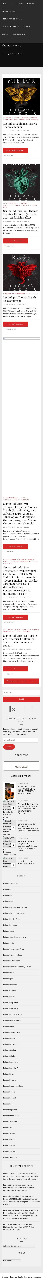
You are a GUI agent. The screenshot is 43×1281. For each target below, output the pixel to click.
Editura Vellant (9, 1145)
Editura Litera (8, 1026)
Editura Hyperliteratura (12, 1014)
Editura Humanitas (10, 1008)
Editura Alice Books (10, 883)
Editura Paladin (9, 1056)
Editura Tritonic (9, 1133)
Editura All (7, 889)
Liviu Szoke (24, 130)
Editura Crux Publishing (12, 955)
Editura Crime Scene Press (13, 949)
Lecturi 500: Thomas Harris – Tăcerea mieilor (21, 125)
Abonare (9, 747)
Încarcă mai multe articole (21, 681)
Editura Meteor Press (11, 1032)
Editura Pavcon (9, 1074)
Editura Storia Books (11, 1116)
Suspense (8, 564)
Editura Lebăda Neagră (12, 1020)
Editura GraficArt (9, 990)
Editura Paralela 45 (10, 1068)
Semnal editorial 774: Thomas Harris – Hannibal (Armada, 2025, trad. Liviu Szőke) (20, 214)
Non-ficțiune (19, 34)
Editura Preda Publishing (13, 1086)
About (5, 4)
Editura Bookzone (10, 925)
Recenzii (27, 26)
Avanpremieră (10, 560)
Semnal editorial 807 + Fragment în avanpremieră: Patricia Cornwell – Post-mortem (28, 827)
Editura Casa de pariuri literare (15, 937)
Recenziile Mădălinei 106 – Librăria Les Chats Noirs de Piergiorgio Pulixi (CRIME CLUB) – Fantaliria (20, 1213)
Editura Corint (8, 943)
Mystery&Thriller (10, 11)
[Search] (21, 40)
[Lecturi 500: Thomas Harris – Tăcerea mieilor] (21, 80)
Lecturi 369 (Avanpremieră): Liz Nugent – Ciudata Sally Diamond (21, 1202)
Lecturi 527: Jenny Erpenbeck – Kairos (26, 862)
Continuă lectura (14, 150)
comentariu (9, 155)
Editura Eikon (8, 973)
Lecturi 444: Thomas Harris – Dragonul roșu (21, 298)
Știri (36, 562)
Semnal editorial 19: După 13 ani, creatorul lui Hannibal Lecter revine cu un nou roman (20, 640)
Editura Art (7, 895)
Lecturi (16, 118)
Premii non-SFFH (11, 120)
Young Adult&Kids (10, 26)
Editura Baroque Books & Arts (15, 907)
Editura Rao (7, 1104)
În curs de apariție (27, 560)
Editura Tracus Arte (10, 1121)
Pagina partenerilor (22, 562)
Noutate (25, 205)
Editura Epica (8, 979)
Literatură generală (12, 19)
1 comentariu (10, 329)
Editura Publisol (9, 1098)
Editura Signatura (10, 1110)
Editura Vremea (9, 1151)
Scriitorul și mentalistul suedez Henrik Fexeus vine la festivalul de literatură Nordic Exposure (28, 808)
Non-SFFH (27, 630)
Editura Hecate (9, 996)
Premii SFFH (25, 120)
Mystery (7, 562)
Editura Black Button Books (14, 913)
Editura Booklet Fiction (12, 919)
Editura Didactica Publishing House (17, 967)
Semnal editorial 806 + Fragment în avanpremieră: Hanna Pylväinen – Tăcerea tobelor (27, 846)
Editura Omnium (9, 1050)
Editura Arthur (9, 901)
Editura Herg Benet (10, 1002)
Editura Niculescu (10, 1044)
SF (12, 4)
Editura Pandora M (10, 1062)
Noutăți (5, 34)
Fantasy (19, 4)
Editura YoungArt (10, 1157)
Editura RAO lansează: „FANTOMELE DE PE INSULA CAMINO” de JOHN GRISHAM (27, 790)
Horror (30, 4)
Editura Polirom (9, 1080)
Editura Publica (9, 1092)
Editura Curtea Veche (11, 961)
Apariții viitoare (11, 203)
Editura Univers (9, 1139)
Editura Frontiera (10, 985)
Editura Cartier (9, 931)
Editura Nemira (9, 1038)
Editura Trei (7, 1127)
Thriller (26, 632)
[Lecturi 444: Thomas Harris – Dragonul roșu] (21, 255)
